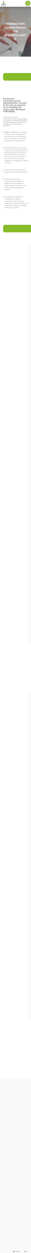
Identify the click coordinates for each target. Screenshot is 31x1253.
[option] (24, 1251)
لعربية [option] (25, 1251)
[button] (27, 3)
